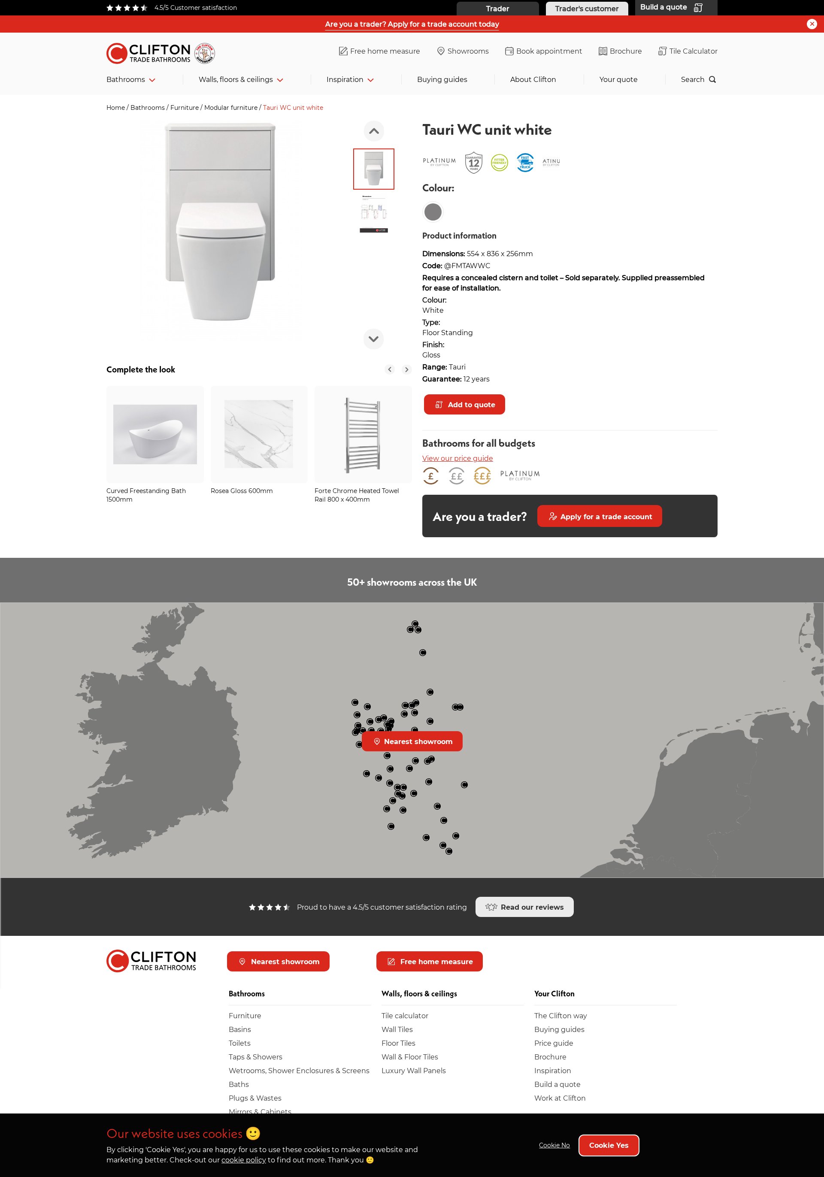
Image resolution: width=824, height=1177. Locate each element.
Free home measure (385, 50)
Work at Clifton (560, 1097)
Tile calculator (405, 1015)
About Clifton (533, 79)
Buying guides (442, 79)
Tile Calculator (694, 50)
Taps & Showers (255, 1056)
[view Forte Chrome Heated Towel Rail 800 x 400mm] (363, 434)
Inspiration (345, 79)
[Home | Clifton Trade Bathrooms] (164, 52)
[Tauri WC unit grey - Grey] (433, 212)
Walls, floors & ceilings (236, 79)
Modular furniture (231, 107)
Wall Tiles (397, 1029)
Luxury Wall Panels (414, 1070)
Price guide (553, 1042)
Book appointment (549, 50)
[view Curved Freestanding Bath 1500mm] (155, 434)
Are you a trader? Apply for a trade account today (412, 23)
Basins (240, 1029)
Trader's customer (587, 8)
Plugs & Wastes (255, 1097)
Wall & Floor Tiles (410, 1056)
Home (116, 107)
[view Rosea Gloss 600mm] (259, 434)
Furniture (185, 107)
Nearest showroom (417, 741)
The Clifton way (560, 1015)
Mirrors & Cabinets (260, 1111)
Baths (239, 1084)
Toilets (240, 1042)
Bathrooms (125, 79)
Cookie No (554, 1145)
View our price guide (457, 458)
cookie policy (243, 1159)
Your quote (619, 79)
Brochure (626, 50)
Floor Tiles (398, 1042)
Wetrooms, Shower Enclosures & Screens (299, 1070)
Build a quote (557, 1084)
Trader (497, 8)
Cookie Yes (609, 1145)
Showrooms (468, 50)
